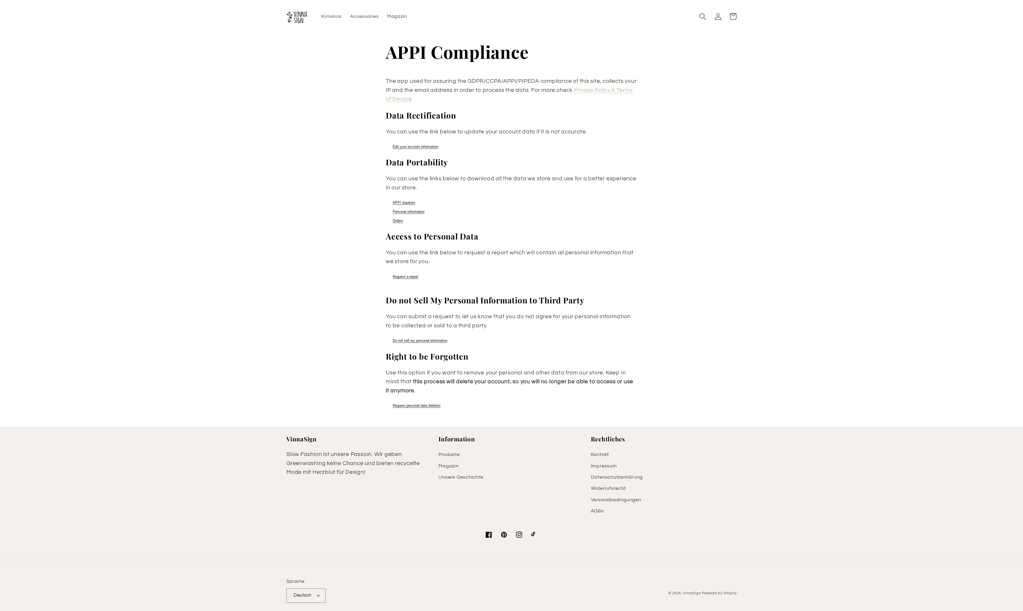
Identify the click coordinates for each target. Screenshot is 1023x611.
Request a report (405, 277)
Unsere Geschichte (461, 477)
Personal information (408, 212)
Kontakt (600, 454)
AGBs (597, 511)
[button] (702, 16)
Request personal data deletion (416, 406)
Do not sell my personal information (420, 341)
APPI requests (404, 203)
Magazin (448, 466)
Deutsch (303, 595)
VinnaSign (692, 593)
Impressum (604, 466)
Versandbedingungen (616, 499)
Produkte (449, 454)
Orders (398, 221)
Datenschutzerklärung (617, 477)
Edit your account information (415, 147)
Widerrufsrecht (608, 488)
